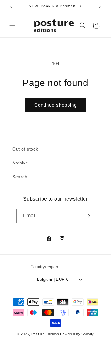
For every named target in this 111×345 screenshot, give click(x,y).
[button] (12, 25)
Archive (20, 162)
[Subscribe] (88, 216)
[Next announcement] (99, 7)
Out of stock (25, 149)
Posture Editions (45, 334)
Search (19, 176)
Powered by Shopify (77, 334)
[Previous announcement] (11, 7)
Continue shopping (55, 105)
